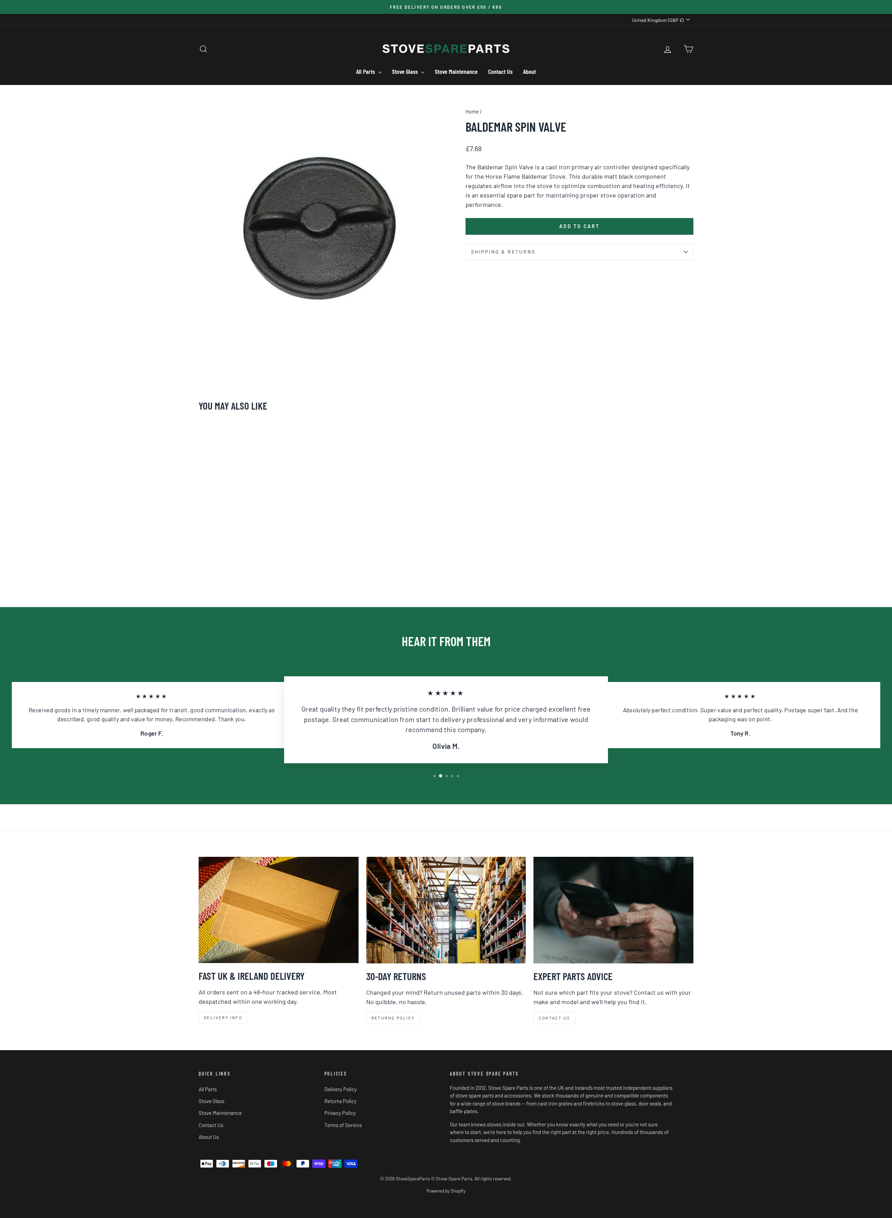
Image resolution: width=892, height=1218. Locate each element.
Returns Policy (340, 1101)
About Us (209, 1137)
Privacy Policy (340, 1113)
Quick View (257, 539)
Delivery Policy (340, 1089)
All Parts (366, 71)
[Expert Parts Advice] (613, 910)
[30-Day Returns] (446, 910)
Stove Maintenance (456, 71)
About (529, 71)
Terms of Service (343, 1125)
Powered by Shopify (446, 1191)
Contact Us (500, 71)
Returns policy (393, 1017)
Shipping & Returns (503, 252)
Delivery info (223, 1017)
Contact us (554, 1017)
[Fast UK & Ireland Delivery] (279, 910)
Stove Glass (405, 71)
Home (472, 111)
